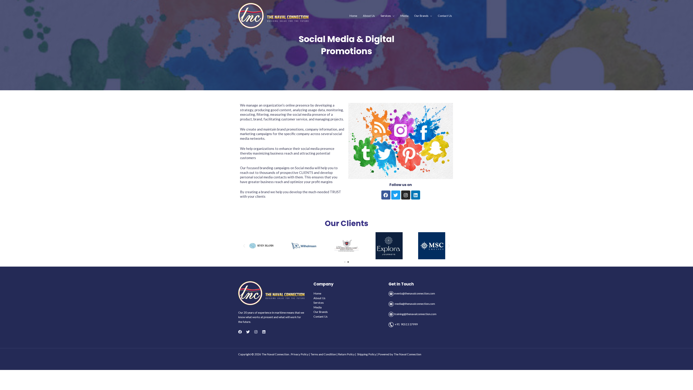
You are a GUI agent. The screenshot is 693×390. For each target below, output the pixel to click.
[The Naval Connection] (273, 15)
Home (353, 15)
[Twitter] (248, 332)
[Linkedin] (264, 332)
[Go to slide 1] (344, 262)
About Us (369, 15)
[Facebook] (240, 332)
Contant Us (320, 316)
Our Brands (421, 15)
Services (386, 15)
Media (404, 15)
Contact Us (445, 15)
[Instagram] (256, 332)
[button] (244, 246)
